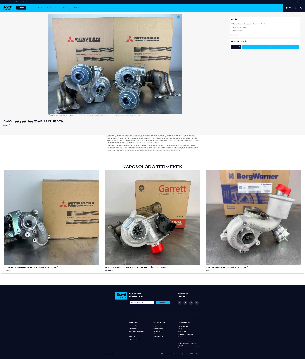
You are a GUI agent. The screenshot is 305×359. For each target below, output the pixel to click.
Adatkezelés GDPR (188, 353)
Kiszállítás (132, 336)
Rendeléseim (157, 331)
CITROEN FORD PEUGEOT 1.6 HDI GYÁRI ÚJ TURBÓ (31, 267)
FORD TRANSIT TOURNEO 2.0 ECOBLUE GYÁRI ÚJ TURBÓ (135, 267)
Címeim (155, 334)
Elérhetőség (133, 326)
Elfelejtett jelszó (158, 328)
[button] (178, 17)
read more (234, 35)
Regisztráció (157, 326)
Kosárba (270, 46)
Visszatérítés (133, 334)
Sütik (197, 353)
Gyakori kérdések (134, 339)
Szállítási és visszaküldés (136, 331)
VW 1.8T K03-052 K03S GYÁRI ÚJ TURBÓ (227, 267)
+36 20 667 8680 (183, 326)
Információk (133, 328)
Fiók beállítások (158, 336)
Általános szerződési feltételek (170, 353)
